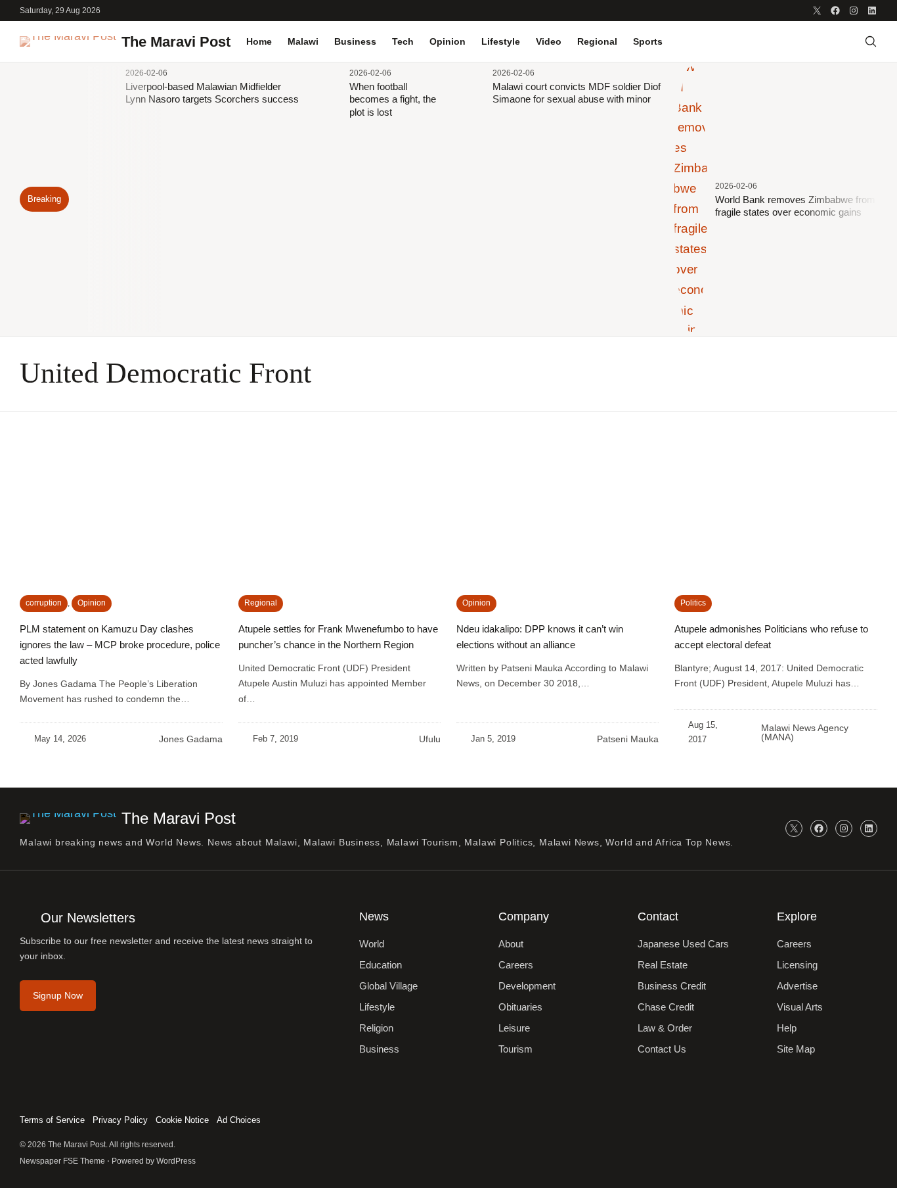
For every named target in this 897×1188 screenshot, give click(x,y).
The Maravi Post (175, 42)
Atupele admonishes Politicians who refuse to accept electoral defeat (771, 636)
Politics (693, 602)
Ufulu (430, 739)
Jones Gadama (191, 739)
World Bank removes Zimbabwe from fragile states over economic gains (795, 206)
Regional (260, 602)
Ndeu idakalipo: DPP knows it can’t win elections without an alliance (539, 636)
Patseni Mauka (628, 739)
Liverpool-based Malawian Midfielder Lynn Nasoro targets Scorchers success (212, 93)
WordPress (176, 1161)
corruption (44, 602)
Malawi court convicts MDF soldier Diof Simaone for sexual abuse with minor (576, 93)
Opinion (91, 602)
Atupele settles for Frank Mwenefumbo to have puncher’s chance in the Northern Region (338, 636)
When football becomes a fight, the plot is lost (392, 99)
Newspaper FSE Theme (62, 1161)
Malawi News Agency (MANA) (804, 732)
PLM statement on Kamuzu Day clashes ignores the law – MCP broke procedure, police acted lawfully (120, 644)
